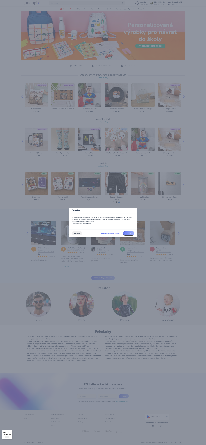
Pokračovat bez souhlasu (110, 233)
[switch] (7, 437)
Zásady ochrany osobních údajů (82, 224)
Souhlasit (128, 233)
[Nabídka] (11, 431)
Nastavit (77, 233)
